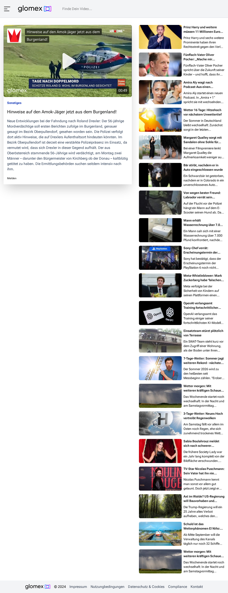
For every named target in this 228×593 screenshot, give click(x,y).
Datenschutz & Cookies (146, 587)
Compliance (177, 587)
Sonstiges (14, 103)
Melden (11, 178)
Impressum (78, 587)
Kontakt (197, 587)
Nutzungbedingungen (107, 587)
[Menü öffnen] (7, 8)
